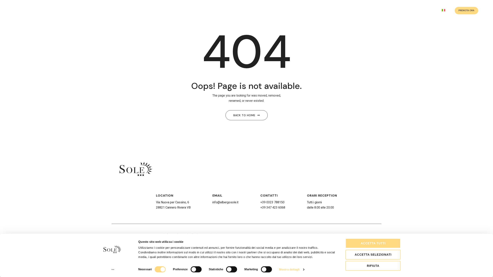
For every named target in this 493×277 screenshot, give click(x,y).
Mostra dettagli (289, 269)
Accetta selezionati (373, 254)
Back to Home (244, 115)
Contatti (269, 196)
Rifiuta (373, 265)
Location (164, 196)
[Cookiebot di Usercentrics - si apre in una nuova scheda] (113, 269)
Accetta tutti (373, 243)
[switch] (196, 269)
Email (217, 196)
